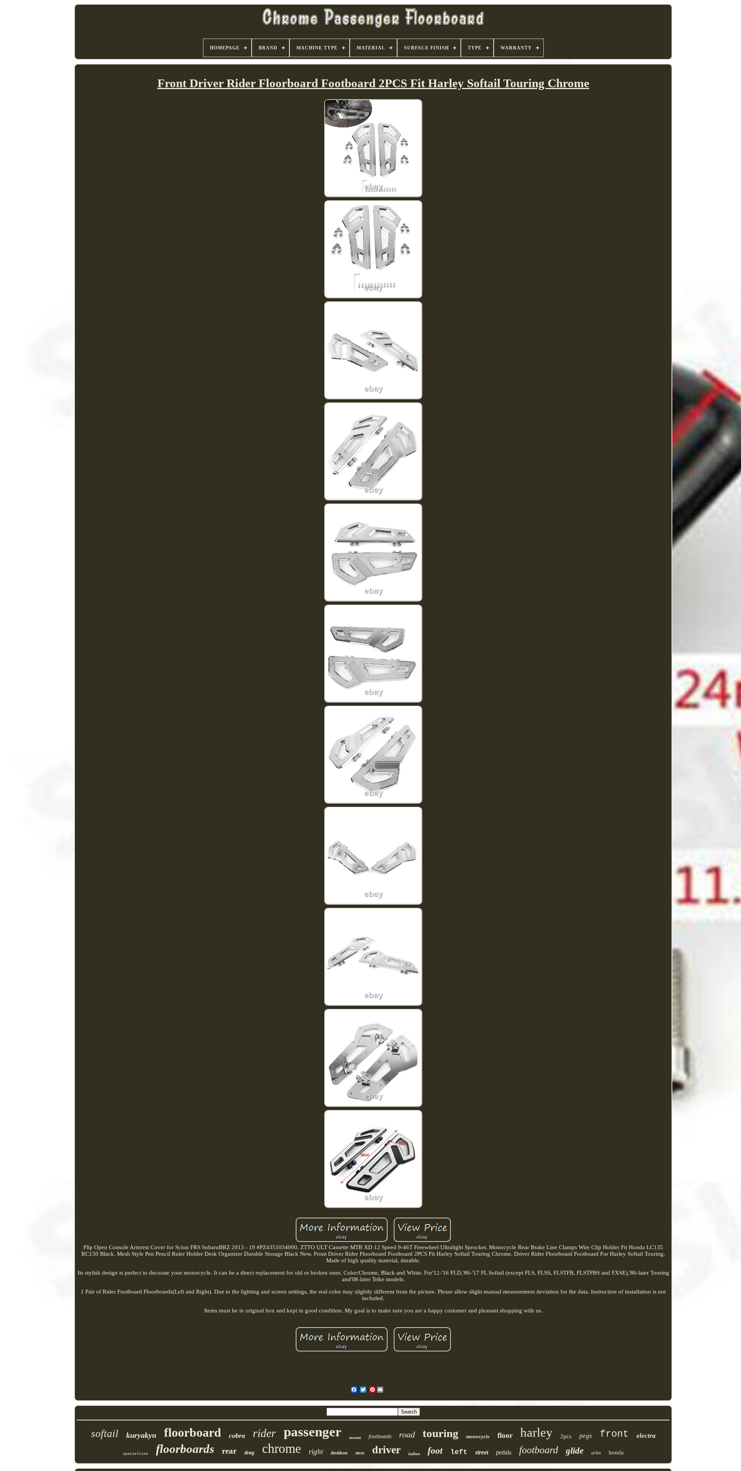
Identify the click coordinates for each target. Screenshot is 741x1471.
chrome (281, 1448)
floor (505, 1435)
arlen (596, 1453)
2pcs (566, 1436)
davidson (339, 1453)
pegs (585, 1435)
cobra (237, 1435)
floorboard (192, 1432)
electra (646, 1435)
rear (229, 1451)
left (458, 1452)
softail (104, 1433)
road (407, 1434)
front (614, 1434)
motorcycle (478, 1436)
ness (359, 1453)
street (481, 1452)
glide (575, 1451)
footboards (380, 1436)
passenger (313, 1431)
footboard (538, 1450)
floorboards (185, 1449)
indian (414, 1453)
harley (536, 1432)
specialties (135, 1454)
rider (264, 1433)
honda (616, 1452)
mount (355, 1437)
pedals (503, 1452)
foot (435, 1451)
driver (386, 1450)
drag (249, 1453)
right (316, 1451)
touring (440, 1433)
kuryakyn (141, 1435)
